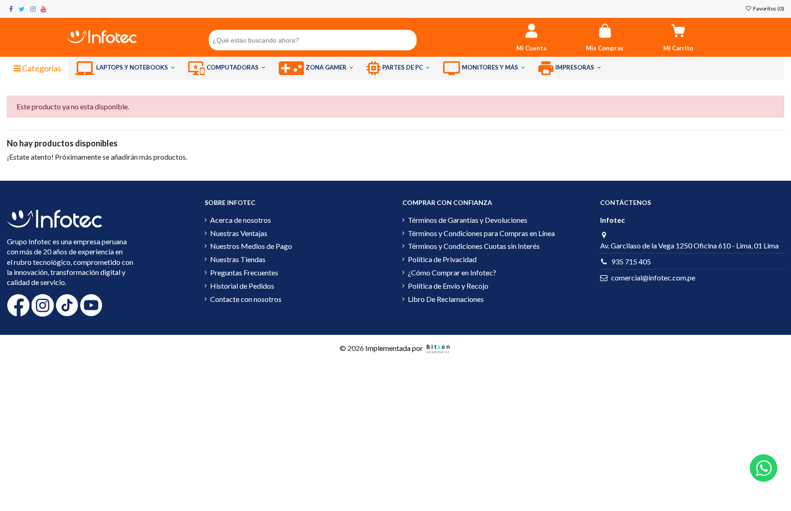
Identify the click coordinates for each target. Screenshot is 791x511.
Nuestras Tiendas (237, 259)
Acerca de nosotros (240, 219)
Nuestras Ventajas (238, 233)
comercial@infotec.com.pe (653, 277)
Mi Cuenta (531, 48)
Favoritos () (768, 8)
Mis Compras (604, 48)
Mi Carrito (678, 48)
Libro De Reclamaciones (446, 299)
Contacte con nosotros (246, 299)
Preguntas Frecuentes (244, 272)
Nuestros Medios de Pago (251, 246)
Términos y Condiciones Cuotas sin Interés (474, 246)
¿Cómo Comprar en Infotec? (452, 272)
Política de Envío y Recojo (448, 285)
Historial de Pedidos (242, 285)
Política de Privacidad (442, 259)
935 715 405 (631, 261)
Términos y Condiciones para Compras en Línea (481, 233)
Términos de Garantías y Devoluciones (467, 219)
